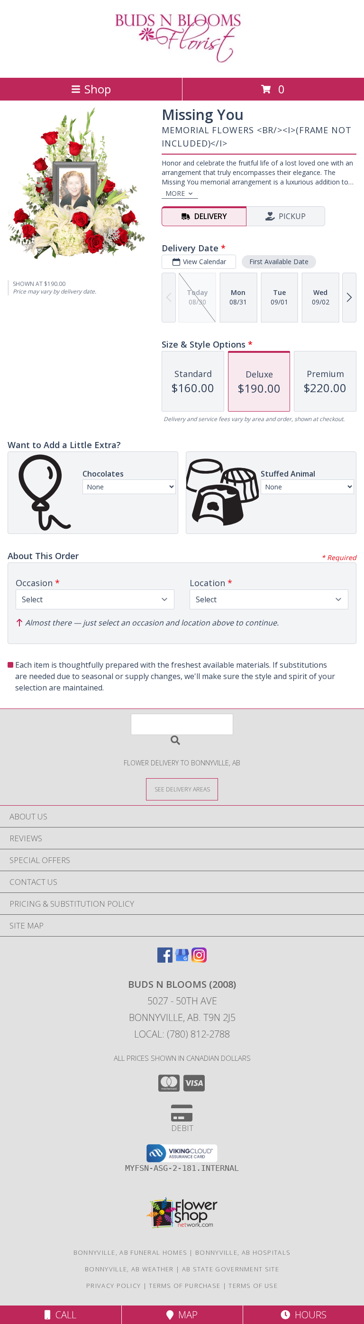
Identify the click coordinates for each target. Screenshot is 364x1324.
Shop (97, 89)
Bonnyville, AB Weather (129, 1269)
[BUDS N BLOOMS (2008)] (182, 63)
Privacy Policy (113, 1285)
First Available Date (279, 261)
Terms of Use (253, 1285)
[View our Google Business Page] (182, 959)
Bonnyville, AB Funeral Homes (130, 1252)
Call (63, 1314)
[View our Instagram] (199, 959)
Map (185, 1314)
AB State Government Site (230, 1269)
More (175, 193)
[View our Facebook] (165, 959)
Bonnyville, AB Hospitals (243, 1252)
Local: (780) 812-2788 (182, 1034)
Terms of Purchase (184, 1285)
